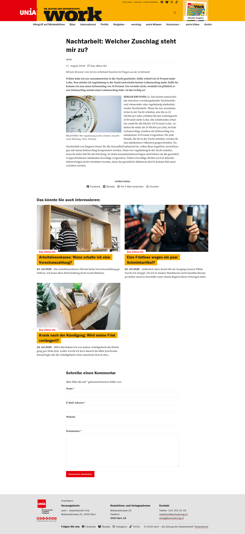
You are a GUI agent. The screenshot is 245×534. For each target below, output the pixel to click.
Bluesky (106, 526)
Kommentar (74, 431)
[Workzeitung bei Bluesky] (167, 2)
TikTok (136, 526)
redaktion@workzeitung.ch (173, 514)
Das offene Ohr (99, 65)
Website (70, 417)
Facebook (90, 526)
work (69, 59)
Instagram (121, 526)
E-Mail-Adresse (75, 402)
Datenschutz (201, 526)
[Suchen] (174, 12)
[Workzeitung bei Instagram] (171, 2)
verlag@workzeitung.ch (171, 518)
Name (70, 388)
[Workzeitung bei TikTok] (176, 2)
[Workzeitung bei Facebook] (162, 2)
